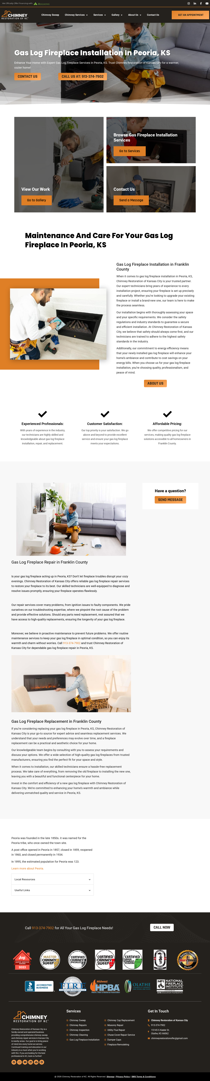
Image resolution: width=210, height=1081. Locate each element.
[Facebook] (13, 1062)
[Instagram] (19, 1062)
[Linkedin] (30, 1062)
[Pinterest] (41, 1062)
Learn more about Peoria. (27, 868)
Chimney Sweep (50, 15)
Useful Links (22, 890)
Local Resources (25, 879)
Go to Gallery (36, 200)
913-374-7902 (71, 643)
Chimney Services (75, 15)
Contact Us (153, 15)
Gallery (115, 15)
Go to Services (129, 151)
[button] (52, 879)
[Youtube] (25, 1062)
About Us (133, 15)
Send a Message (131, 200)
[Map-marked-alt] (36, 1062)
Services (98, 15)
